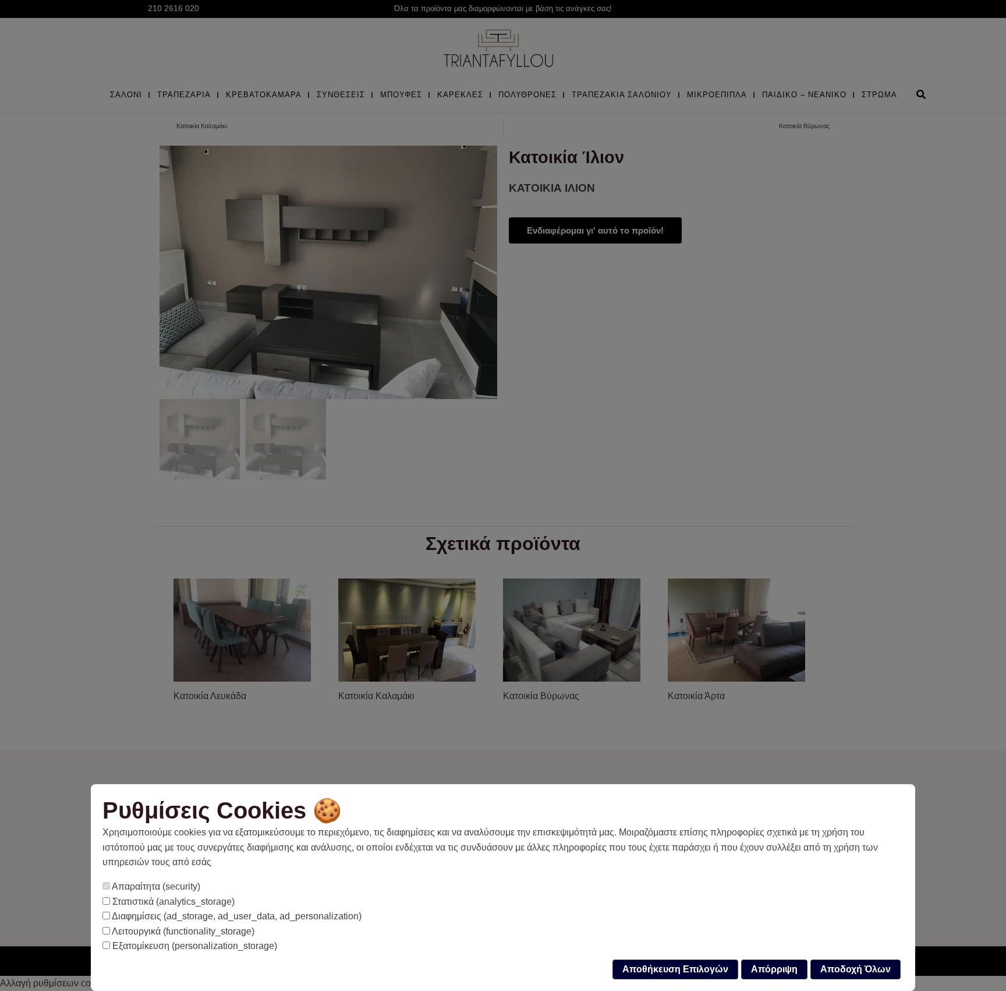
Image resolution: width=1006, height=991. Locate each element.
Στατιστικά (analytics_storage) (172, 902)
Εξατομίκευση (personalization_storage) (193, 946)
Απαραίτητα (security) (155, 886)
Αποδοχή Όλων (855, 969)
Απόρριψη (774, 969)
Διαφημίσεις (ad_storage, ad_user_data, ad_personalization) (236, 916)
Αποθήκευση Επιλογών (675, 969)
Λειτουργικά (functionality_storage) (182, 931)
